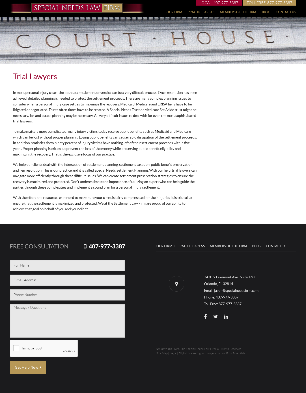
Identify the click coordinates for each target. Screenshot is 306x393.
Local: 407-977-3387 (219, 3)
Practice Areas (201, 12)
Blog (266, 12)
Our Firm (174, 12)
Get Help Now (27, 367)
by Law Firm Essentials (231, 353)
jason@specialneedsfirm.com (236, 290)
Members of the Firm (238, 12)
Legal (173, 353)
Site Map (162, 353)
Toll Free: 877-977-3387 (269, 3)
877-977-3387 (230, 304)
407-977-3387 (107, 246)
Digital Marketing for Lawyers (197, 353)
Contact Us (286, 12)
